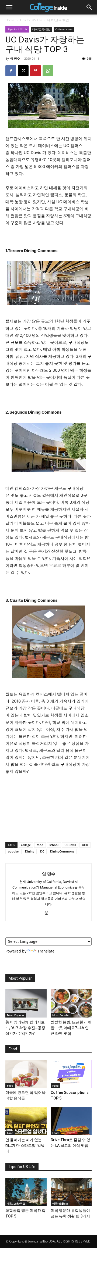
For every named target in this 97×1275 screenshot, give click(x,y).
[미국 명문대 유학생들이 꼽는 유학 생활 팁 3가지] (71, 1192)
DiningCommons (62, 851)
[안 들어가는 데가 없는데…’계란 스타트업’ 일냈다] (26, 1121)
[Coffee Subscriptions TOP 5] (71, 1074)
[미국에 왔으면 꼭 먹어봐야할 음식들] (26, 1074)
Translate (45, 951)
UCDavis (70, 845)
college (26, 845)
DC (42, 851)
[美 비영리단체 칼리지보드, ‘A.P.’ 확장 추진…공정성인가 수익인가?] (26, 1003)
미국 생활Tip (60, 1203)
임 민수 (15, 58)
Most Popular (15, 1015)
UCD (85, 845)
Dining (29, 851)
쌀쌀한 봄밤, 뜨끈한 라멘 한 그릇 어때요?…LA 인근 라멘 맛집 (71, 1028)
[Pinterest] (35, 70)
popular (13, 851)
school (53, 845)
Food (10, 1085)
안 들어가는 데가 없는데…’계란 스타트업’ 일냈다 (25, 1145)
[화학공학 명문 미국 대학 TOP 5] (26, 1192)
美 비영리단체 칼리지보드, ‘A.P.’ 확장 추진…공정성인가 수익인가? (25, 1028)
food (40, 845)
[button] (9, 7)
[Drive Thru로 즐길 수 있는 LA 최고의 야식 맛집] (71, 1121)
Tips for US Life (31, 20)
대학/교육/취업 (58, 20)
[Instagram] (48, 913)
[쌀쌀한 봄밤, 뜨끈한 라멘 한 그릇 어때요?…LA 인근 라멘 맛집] (71, 1003)
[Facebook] (10, 70)
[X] (23, 70)
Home (10, 20)
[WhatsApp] (48, 70)
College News (64, 29)
